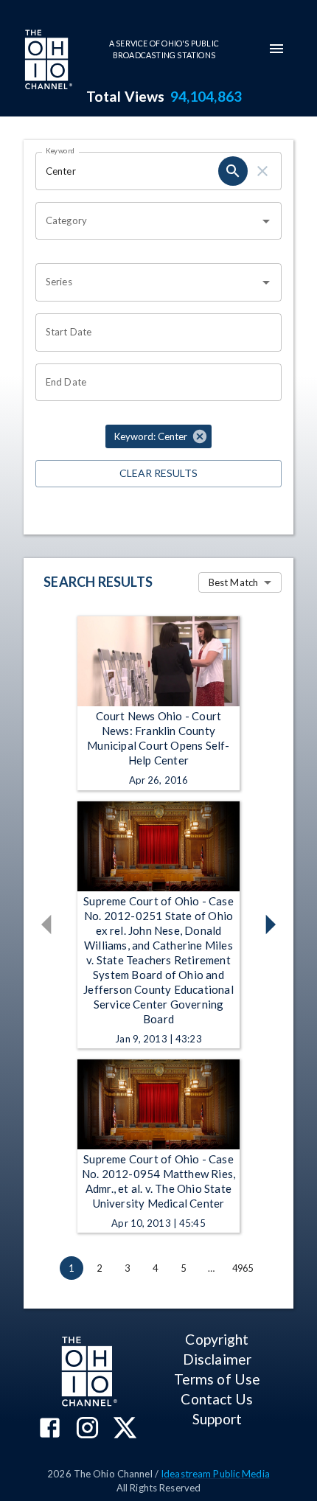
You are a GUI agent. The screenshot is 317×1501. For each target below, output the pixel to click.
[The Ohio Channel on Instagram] (87, 1429)
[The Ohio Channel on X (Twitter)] (125, 1429)
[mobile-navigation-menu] (276, 48)
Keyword (60, 150)
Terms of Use (217, 1379)
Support (217, 1419)
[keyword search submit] (233, 171)
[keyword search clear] (262, 171)
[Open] (266, 221)
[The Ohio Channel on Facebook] (50, 1429)
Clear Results (158, 473)
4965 (243, 1268)
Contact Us (217, 1399)
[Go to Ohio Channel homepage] (47, 61)
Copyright (216, 1339)
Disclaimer (217, 1359)
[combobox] (147, 221)
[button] (158, 436)
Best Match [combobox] (233, 582)
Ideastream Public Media (215, 1474)
